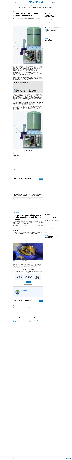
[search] (15, 2)
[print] (42, 228)
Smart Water (51, 7)
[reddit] (29, 228)
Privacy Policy (24, 458)
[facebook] (25, 228)
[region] (36, 458)
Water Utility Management (32, 7)
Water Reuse (39, 7)
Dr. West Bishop (15, 225)
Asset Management (45, 7)
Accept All (68, 458)
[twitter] (28, 228)
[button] (14, 2)
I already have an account (28, 284)
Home (14, 11)
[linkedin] (26, 228)
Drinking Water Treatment (23, 7)
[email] (30, 228)
